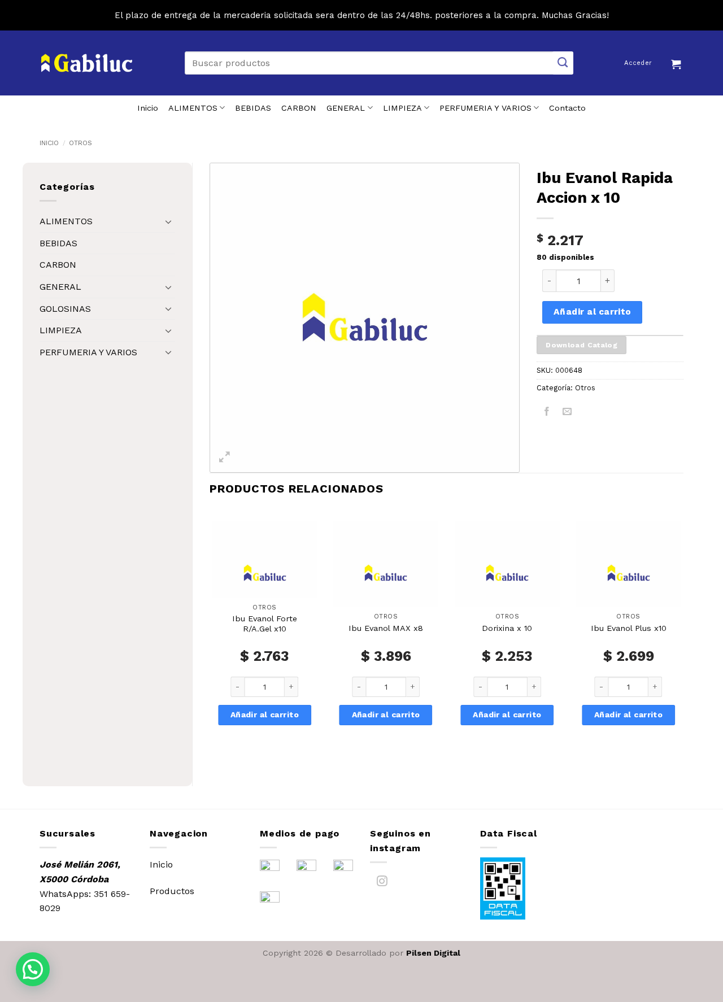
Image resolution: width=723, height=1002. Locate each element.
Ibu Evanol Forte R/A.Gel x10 (264, 624)
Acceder (638, 63)
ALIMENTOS (192, 107)
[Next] (682, 638)
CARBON (298, 107)
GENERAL (345, 107)
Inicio (147, 107)
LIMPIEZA (402, 107)
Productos (172, 891)
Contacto (567, 107)
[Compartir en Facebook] (547, 413)
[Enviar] (563, 63)
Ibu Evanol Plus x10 (629, 628)
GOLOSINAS (65, 308)
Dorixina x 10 (507, 628)
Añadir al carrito (592, 312)
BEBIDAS (253, 107)
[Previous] (210, 638)
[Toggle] (168, 221)
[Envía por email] (567, 413)
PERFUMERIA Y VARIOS (485, 107)
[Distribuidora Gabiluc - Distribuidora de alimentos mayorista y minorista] (87, 63)
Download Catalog (581, 345)
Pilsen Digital (433, 952)
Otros (80, 143)
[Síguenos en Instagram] (382, 883)
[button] (677, 63)
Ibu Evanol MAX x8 (386, 628)
